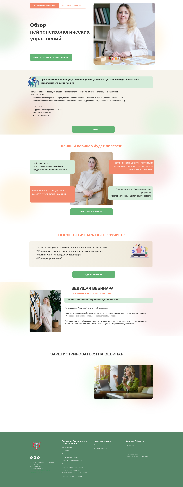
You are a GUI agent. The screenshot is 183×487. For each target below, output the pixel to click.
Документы (66, 454)
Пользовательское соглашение (74, 464)
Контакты (130, 446)
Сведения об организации (72, 476)
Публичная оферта (36, 472)
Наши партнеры (131, 454)
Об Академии (67, 447)
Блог (95, 445)
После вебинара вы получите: (91, 235)
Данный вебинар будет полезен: (91, 146)
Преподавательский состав (72, 467)
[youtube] (38, 457)
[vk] (31, 457)
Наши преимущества (70, 457)
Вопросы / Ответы (134, 441)
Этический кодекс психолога (136, 456)
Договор (65, 450)
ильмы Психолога (101, 448)
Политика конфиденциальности (40, 470)
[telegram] (35, 457)
